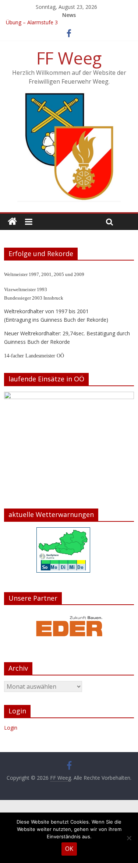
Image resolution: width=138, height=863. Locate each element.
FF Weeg (69, 57)
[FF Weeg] (12, 222)
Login (10, 727)
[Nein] (128, 838)
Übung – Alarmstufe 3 (32, 23)
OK (69, 849)
